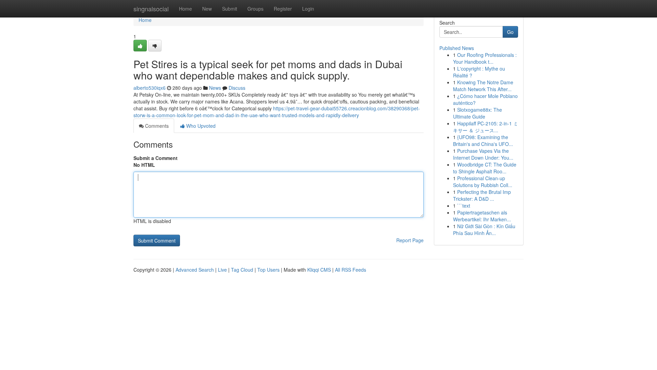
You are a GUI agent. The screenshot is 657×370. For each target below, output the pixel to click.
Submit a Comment (155, 158)
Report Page (410, 240)
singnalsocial (151, 8)
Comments (156, 125)
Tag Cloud (242, 269)
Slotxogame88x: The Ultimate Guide (477, 113)
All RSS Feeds (350, 269)
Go (510, 31)
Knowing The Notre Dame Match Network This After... (483, 85)
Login (308, 8)
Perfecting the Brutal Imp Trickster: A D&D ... (482, 195)
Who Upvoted (200, 125)
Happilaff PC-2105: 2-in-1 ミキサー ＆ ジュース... (485, 127)
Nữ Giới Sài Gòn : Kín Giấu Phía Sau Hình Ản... (484, 229)
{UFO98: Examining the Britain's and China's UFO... (483, 140)
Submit (229, 8)
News (215, 87)
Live (222, 269)
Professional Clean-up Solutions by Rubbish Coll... (482, 181)
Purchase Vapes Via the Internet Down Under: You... (483, 154)
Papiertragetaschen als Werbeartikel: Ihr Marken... (482, 216)
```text (463, 205)
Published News (456, 48)
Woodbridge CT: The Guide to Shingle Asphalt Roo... (484, 168)
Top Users (268, 269)
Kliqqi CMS (319, 269)
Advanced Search (195, 269)
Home (185, 8)
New (207, 8)
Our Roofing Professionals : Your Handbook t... (485, 58)
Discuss (237, 87)
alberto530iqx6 (149, 87)
